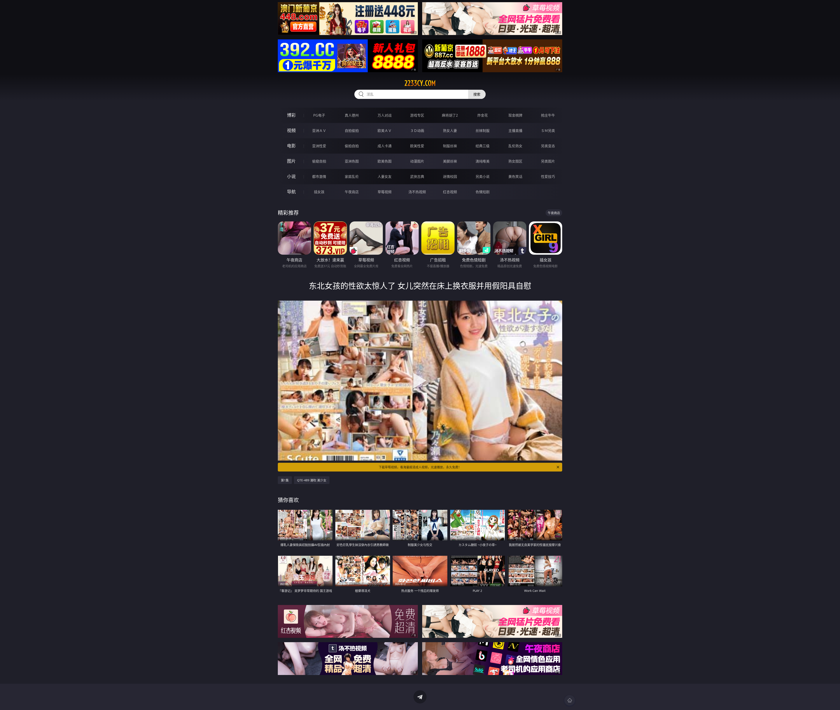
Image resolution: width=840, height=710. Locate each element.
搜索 (476, 94)
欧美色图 (385, 161)
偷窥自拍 (319, 161)
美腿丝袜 (450, 161)
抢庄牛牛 (548, 115)
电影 (291, 146)
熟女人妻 (450, 130)
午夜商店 (352, 191)
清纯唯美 (483, 161)
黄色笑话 (515, 176)
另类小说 (483, 176)
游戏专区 (417, 115)
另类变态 (548, 146)
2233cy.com (420, 83)
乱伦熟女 (515, 146)
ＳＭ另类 (548, 130)
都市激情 (319, 176)
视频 (291, 130)
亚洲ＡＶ (319, 130)
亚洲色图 (352, 161)
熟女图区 (515, 161)
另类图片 (548, 161)
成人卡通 (385, 146)
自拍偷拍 (352, 130)
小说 (291, 176)
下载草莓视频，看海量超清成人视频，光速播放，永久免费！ (420, 467)
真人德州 (352, 115)
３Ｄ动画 (417, 130)
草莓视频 (385, 191)
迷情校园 (450, 176)
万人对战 (385, 115)
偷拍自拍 (352, 146)
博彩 (291, 115)
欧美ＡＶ (385, 130)
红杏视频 (450, 191)
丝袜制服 (483, 130)
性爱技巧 (548, 176)
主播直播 (515, 130)
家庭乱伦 (352, 176)
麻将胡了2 (450, 115)
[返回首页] (569, 700)
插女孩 (319, 191)
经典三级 (483, 146)
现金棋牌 (515, 115)
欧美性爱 (417, 146)
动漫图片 (417, 161)
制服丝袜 (450, 146)
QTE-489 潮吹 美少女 (311, 480)
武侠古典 (417, 176)
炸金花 (482, 115)
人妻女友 (385, 176)
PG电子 (319, 115)
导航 (291, 192)
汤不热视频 (417, 191)
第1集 (285, 480)
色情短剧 (483, 191)
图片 (291, 161)
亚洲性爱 (319, 146)
